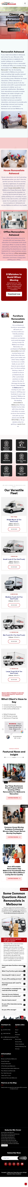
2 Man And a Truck (6, 1075)
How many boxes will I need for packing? (11, 983)
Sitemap (17, 1048)
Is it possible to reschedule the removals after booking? (11, 989)
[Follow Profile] (5, 1164)
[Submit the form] (26, 1184)
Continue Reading (13, 797)
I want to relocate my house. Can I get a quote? (12, 940)
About (16, 1029)
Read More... (4, 1145)
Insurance (17, 1034)
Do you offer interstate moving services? (12, 1005)
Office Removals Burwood (7, 1137)
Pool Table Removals (6, 1073)
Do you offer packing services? (12, 979)
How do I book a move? (9, 1000)
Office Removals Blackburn (8, 1135)
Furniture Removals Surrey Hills (8, 1140)
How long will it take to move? (11, 975)
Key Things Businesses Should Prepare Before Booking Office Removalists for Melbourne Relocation (14, 790)
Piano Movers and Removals (8, 1070)
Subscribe (22, 1158)
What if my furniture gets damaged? (13, 971)
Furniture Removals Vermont (8, 1138)
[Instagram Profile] (14, 1164)
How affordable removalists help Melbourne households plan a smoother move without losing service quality (14, 871)
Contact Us (13, 29)
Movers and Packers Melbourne (9, 1059)
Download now (14, 294)
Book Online (18, 1039)
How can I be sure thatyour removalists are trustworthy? (11, 995)
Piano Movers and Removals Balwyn (10, 1143)
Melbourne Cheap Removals (15, 1172)
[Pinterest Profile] (18, 1164)
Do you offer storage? (9, 1010)
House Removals (5, 1061)
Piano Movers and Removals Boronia (10, 1134)
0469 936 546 (6, 1033)
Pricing (16, 1037)
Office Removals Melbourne (8, 1066)
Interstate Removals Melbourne (9, 1078)
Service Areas (18, 1041)
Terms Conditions (19, 1044)
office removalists (20, 253)
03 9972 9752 (6, 1029)
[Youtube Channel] (22, 1164)
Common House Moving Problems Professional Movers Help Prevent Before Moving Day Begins (14, 830)
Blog (6, 782)
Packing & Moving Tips (20, 1046)
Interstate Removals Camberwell (9, 1142)
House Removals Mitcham (7, 1132)
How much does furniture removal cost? (12, 966)
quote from (21, 424)
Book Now (14, 529)
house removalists (14, 188)
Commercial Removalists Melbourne (10, 1068)
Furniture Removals (6, 1063)
